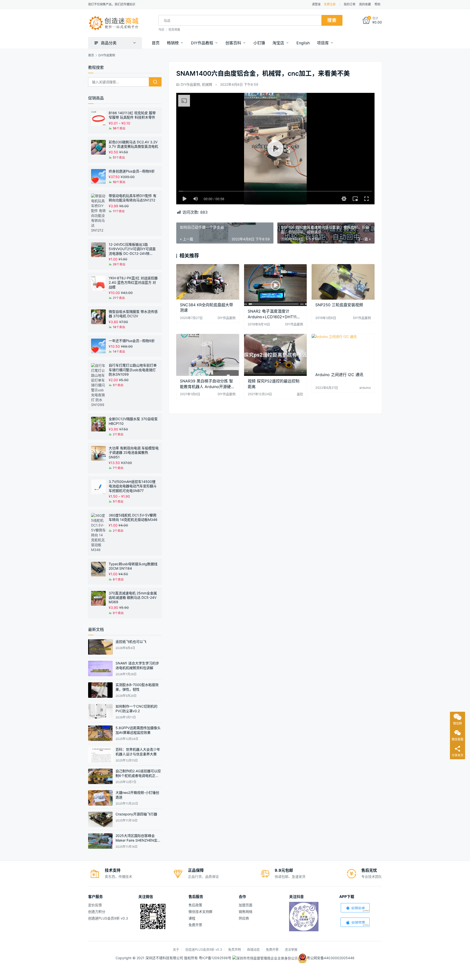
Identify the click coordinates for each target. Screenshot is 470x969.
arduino (365, 388)
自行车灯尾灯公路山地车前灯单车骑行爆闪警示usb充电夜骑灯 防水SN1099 (133, 369)
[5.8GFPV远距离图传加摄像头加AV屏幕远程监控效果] (100, 733)
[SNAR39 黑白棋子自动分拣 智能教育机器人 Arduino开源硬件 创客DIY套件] (207, 355)
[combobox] (239, 20)
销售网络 (245, 911)
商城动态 (253, 949)
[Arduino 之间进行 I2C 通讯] (343, 351)
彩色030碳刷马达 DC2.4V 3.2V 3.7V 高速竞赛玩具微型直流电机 (133, 144)
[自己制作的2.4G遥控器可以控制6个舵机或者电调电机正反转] (100, 776)
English (303, 42)
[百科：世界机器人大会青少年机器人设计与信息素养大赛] (100, 754)
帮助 (377, 4)
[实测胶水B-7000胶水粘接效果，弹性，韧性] (100, 690)
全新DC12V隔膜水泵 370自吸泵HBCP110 (133, 421)
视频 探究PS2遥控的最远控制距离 (273, 384)
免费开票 (195, 925)
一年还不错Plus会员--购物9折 (132, 341)
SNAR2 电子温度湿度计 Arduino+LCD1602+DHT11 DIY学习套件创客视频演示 (272, 314)
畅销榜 (173, 42)
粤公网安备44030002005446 (330, 958)
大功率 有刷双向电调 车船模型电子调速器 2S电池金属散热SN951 (134, 452)
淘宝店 (278, 42)
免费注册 (330, 4)
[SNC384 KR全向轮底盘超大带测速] (207, 281)
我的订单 (349, 4)
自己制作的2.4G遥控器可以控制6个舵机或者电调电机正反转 (138, 776)
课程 (191, 918)
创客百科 (233, 42)
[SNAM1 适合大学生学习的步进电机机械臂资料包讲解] (100, 668)
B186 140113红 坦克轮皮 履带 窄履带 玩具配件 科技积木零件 (132, 115)
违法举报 (291, 949)
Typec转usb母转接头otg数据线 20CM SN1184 (133, 566)
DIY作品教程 (202, 42)
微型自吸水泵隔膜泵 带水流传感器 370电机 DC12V (133, 313)
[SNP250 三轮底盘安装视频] (343, 281)
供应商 (244, 918)
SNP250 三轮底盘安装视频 (339, 304)
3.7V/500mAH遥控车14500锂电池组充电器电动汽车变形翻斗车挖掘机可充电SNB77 (133, 485)
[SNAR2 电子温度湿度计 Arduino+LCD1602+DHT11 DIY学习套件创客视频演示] (275, 285)
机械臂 (207, 84)
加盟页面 (245, 905)
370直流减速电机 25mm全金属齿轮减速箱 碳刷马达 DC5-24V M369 (133, 597)
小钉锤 (259, 42)
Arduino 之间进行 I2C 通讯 (339, 374)
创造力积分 (96, 911)
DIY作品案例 (190, 84)
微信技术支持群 (200, 911)
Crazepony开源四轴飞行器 (136, 814)
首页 (156, 42)
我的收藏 (365, 4)
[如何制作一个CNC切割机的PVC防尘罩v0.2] (100, 711)
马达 (161, 29)
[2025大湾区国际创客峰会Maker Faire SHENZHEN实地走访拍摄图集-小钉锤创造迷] (100, 841)
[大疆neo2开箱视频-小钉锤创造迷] (100, 798)
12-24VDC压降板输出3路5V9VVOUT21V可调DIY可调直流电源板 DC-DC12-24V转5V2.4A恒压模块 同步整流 (132, 249)
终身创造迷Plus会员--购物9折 (132, 171)
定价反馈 (95, 905)
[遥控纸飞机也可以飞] (100, 647)
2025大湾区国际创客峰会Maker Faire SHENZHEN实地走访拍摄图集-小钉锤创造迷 (138, 840)
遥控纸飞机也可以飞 (131, 641)
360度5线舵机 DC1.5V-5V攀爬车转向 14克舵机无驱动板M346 (133, 517)
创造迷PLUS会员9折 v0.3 (108, 918)
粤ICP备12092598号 (215, 958)
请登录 (316, 4)
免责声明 (234, 949)
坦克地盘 (174, 29)
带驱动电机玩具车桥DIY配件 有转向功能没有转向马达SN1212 (132, 198)
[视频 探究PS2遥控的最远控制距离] (275, 355)
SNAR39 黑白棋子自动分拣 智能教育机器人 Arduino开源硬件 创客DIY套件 (207, 384)
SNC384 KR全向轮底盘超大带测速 (206, 307)
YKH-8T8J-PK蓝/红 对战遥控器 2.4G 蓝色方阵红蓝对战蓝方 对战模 (133, 282)
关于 (176, 949)
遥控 (300, 394)
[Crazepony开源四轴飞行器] (100, 819)
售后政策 (195, 905)
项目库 (323, 42)
